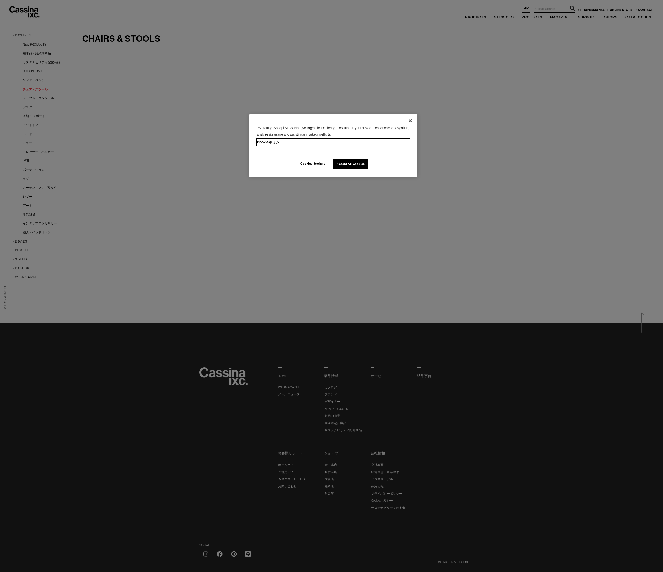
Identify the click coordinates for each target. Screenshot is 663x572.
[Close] (410, 120)
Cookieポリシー (270, 142)
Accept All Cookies (351, 164)
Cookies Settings (312, 163)
